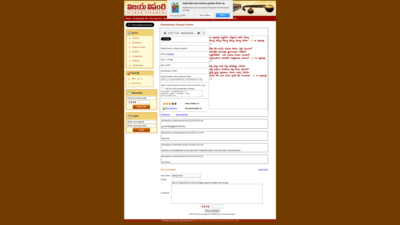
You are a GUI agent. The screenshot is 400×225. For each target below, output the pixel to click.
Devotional (137, 43)
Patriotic (135, 38)
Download (165, 114)
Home (128, 18)
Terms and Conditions (202, 221)
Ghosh (165, 18)
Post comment (182, 114)
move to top (263, 169)
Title (137, 79)
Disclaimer (216, 221)
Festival (135, 52)
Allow (222, 15)
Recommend (171, 108)
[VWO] (182, 16)
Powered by (174, 16)
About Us (224, 221)
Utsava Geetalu (138, 47)
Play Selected (155, 18)
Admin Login (234, 221)
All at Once (136, 83)
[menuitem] (128, 18)
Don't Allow (205, 15)
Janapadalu (137, 56)
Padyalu (135, 61)
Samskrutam (137, 65)
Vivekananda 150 (140, 18)
